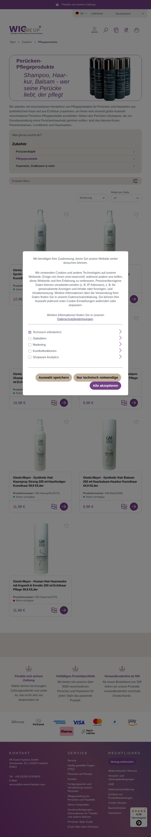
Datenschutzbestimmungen (75, 319)
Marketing (39, 344)
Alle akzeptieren (105, 385)
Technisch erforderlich (47, 332)
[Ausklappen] (120, 331)
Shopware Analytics (46, 357)
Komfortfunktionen (45, 351)
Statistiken (39, 338)
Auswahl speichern (54, 377)
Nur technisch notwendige (97, 377)
